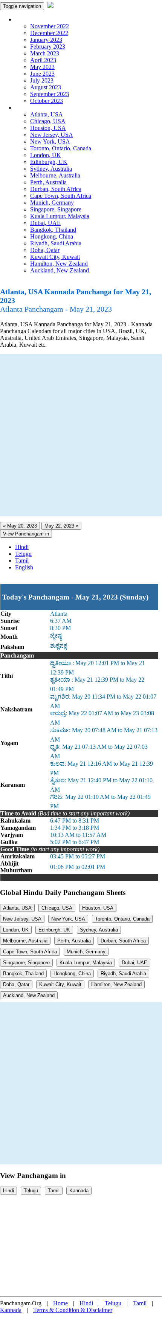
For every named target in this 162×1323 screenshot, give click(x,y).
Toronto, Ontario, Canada (60, 148)
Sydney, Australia (51, 168)
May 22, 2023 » (61, 526)
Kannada (79, 1190)
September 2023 (49, 94)
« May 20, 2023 (20, 526)
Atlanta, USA (46, 114)
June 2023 (42, 73)
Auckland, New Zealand (59, 270)
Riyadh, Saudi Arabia (55, 243)
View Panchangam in (26, 534)
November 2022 (49, 26)
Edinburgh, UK (48, 162)
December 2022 (49, 33)
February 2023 (47, 46)
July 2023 (41, 80)
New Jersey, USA (51, 135)
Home (60, 1303)
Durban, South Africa (55, 189)
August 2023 (45, 87)
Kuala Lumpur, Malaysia (59, 216)
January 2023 (46, 40)
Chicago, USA (48, 121)
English (24, 567)
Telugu (23, 554)
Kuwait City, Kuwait (55, 257)
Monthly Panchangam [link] (41, 19)
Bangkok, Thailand (53, 229)
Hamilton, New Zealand (59, 263)
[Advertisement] (81, 435)
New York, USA (50, 141)
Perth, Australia (48, 182)
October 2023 (46, 101)
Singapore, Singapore (55, 209)
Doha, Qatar (45, 250)
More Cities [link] (29, 107)
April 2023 (43, 60)
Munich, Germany (52, 202)
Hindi (22, 547)
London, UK (45, 155)
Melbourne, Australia (55, 175)
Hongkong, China (51, 236)
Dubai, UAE (45, 223)
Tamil (22, 560)
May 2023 (42, 67)
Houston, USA (48, 128)
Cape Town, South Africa (60, 196)
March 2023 (44, 53)
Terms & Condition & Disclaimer (72, 1310)
